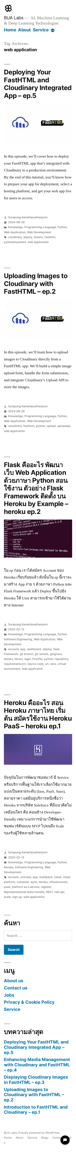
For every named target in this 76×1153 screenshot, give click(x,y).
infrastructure (58, 882)
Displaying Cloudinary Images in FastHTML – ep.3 (36, 1079)
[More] (53, 30)
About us (13, 980)
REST (49, 892)
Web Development (39, 232)
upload (51, 426)
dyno (34, 882)
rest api (59, 892)
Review (8, 867)
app (22, 649)
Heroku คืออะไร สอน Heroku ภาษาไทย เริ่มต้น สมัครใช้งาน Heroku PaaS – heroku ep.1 (38, 714)
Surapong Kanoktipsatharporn (28, 217)
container (23, 882)
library (18, 659)
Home (10, 29)
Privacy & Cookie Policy (29, 1002)
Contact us (15, 988)
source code (35, 664)
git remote (41, 654)
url (46, 664)
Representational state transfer (24, 892)
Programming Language (40, 227)
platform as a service (25, 887)
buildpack (45, 877)
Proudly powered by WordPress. (39, 1132)
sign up (17, 897)
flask (56, 649)
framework (11, 654)
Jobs (9, 995)
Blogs (44, 1137)
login (27, 659)
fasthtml (49, 237)
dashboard (34, 649)
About (24, 29)
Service (41, 29)
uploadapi (63, 426)
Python (62, 227)
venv (53, 664)
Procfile (37, 659)
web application (38, 242)
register (46, 887)
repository (61, 659)
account (13, 649)
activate (25, 877)
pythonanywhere (15, 242)
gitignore (56, 654)
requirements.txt (15, 664)
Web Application (14, 232)
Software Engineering (18, 639)
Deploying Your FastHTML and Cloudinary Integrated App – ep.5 (38, 83)
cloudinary (15, 237)
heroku (8, 659)
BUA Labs (13, 17)
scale (7, 897)
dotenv (38, 237)
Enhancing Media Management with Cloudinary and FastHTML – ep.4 (37, 1064)
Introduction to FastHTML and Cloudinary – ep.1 (36, 1109)
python (40, 426)
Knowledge (15, 227)
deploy (27, 237)
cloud (57, 877)
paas (7, 887)
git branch (26, 654)
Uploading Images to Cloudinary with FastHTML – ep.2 (36, 283)
